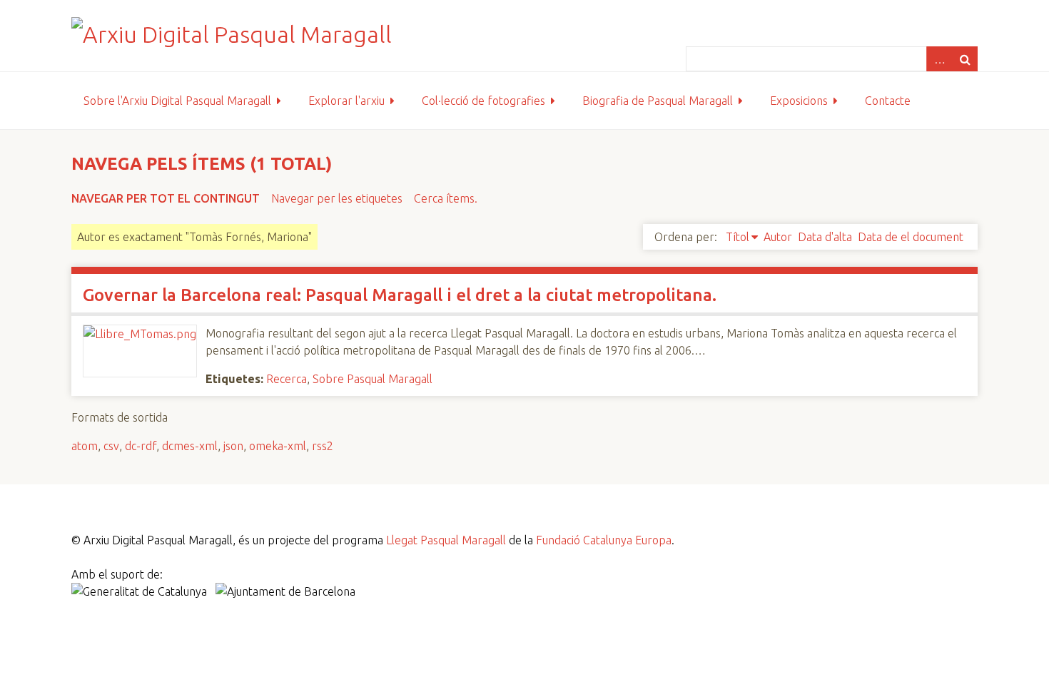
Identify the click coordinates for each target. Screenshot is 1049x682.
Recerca (286, 378)
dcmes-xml (190, 445)
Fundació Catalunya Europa (604, 540)
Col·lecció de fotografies (483, 100)
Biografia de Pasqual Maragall (657, 100)
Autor (778, 236)
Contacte (888, 100)
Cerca (965, 58)
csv (111, 445)
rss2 (322, 445)
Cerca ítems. (445, 198)
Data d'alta (825, 236)
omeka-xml (277, 445)
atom (84, 445)
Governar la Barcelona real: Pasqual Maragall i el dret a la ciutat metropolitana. (399, 295)
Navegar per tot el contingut (165, 198)
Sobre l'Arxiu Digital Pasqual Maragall (177, 100)
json (233, 445)
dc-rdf (140, 445)
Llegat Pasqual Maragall (446, 540)
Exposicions (799, 100)
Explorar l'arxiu (346, 100)
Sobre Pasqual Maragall (372, 378)
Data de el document (910, 236)
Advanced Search (939, 58)
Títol (737, 236)
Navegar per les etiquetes (336, 198)
